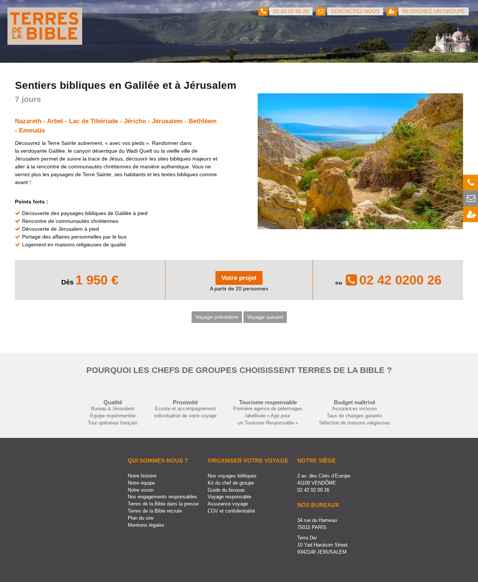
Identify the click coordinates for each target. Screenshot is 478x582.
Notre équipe (141, 483)
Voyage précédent (216, 317)
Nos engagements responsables (162, 496)
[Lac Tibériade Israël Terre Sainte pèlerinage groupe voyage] (360, 225)
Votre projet (239, 277)
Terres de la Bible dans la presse (163, 504)
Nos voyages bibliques (232, 476)
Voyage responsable (229, 496)
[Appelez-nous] (470, 182)
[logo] (44, 41)
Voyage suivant (265, 317)
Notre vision (140, 490)
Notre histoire (142, 476)
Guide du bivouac (226, 490)
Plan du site (140, 518)
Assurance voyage (228, 504)
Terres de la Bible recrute (155, 511)
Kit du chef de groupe (231, 483)
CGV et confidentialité (231, 511)
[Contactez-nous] (470, 198)
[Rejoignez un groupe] (470, 214)
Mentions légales (146, 525)
